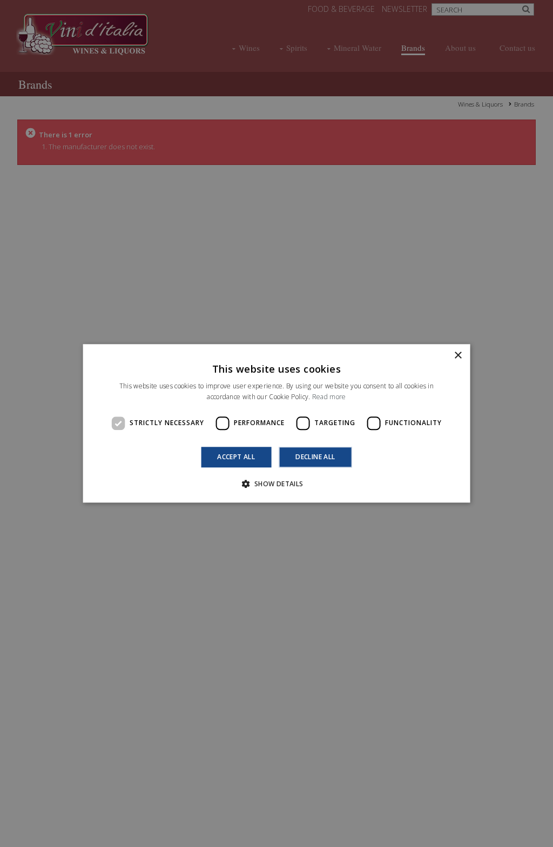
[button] (276, 484)
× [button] (458, 356)
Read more (329, 397)
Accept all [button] (236, 456)
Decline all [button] (315, 456)
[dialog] (276, 423)
